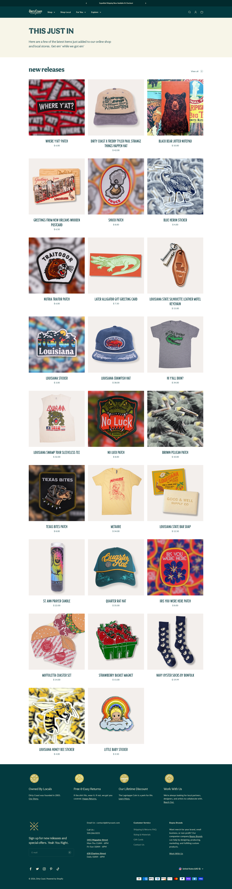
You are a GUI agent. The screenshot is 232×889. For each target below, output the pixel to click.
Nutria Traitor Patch (57, 299)
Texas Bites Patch (56, 526)
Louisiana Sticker (57, 378)
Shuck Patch (115, 220)
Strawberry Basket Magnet (116, 675)
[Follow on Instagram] (44, 869)
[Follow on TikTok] (58, 869)
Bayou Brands (195, 836)
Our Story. (34, 798)
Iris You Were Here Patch (175, 601)
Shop (50, 12)
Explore (94, 12)
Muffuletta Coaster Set (56, 675)
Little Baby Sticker (116, 749)
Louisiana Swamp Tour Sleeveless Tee (57, 452)
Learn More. (124, 798)
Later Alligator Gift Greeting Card (116, 299)
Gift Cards (138, 839)
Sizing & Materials (142, 834)
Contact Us (139, 844)
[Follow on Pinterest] (51, 869)
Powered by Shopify (54, 879)
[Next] (145, 3)
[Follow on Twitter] (37, 869)
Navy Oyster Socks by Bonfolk (175, 675)
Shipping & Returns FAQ (145, 829)
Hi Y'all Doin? (175, 378)
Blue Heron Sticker (175, 220)
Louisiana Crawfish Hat (116, 378)
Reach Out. (169, 802)
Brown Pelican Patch (175, 452)
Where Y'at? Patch (57, 141)
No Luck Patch (116, 452)
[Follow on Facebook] (30, 869)
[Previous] (86, 3)
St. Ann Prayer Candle (56, 601)
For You (79, 12)
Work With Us (176, 853)
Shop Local (65, 12)
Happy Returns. (89, 798)
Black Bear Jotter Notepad (175, 141)
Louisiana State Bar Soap (175, 526)
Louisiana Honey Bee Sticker (56, 749)
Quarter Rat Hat (116, 601)
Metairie (116, 526)
